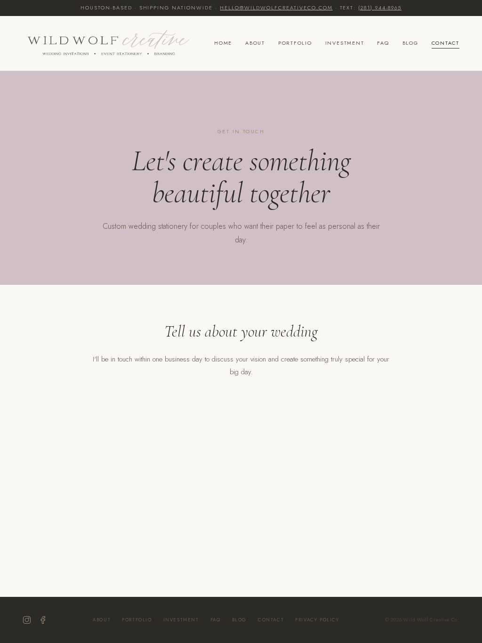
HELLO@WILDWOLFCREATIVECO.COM (276, 7)
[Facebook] (43, 620)
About (255, 43)
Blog (410, 43)
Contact (445, 43)
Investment (344, 43)
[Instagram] (27, 620)
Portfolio (295, 43)
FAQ (383, 43)
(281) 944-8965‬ (380, 7)
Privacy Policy (317, 619)
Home (223, 43)
